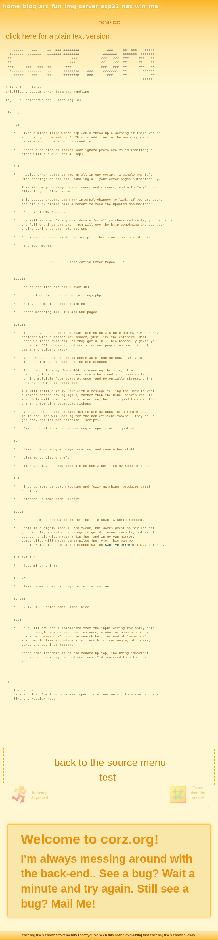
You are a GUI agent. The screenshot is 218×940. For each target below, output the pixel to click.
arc (44, 6)
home (11, 6)
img (70, 6)
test (107, 777)
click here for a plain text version (58, 36)
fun (56, 6)
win (140, 6)
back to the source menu (110, 762)
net (127, 6)
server (88, 6)
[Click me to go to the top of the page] (108, 751)
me (153, 6)
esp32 (110, 6)
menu (103, 22)
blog (29, 6)
